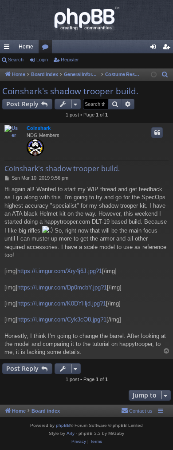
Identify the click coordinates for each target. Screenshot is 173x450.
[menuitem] (165, 75)
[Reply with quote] (157, 132)
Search (16, 59)
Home (26, 47)
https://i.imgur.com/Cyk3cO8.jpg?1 (61, 319)
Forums (47, 48)
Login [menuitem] (155, 48)
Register (70, 59)
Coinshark (39, 128)
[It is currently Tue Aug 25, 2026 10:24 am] (154, 75)
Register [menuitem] (168, 48)
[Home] (86, 20)
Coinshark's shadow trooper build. (70, 91)
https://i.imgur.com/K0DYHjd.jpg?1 (61, 303)
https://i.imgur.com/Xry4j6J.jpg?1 (59, 271)
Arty (71, 433)
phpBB (63, 425)
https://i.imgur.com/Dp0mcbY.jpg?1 (62, 287)
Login (42, 59)
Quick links (8, 48)
